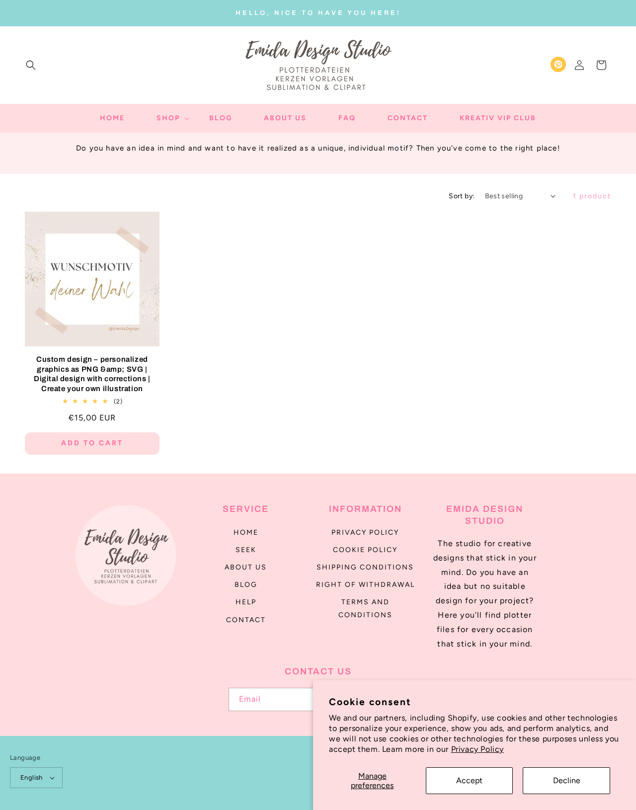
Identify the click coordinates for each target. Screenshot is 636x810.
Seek (246, 550)
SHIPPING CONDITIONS (365, 567)
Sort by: (462, 196)
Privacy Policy (477, 749)
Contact (246, 620)
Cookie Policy (365, 550)
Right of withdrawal (365, 584)
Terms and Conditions (365, 608)
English (31, 777)
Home (246, 532)
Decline (566, 780)
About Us (246, 567)
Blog (246, 584)
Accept (469, 780)
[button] (31, 65)
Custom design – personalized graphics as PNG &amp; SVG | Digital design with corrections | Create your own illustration (92, 374)
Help (246, 602)
